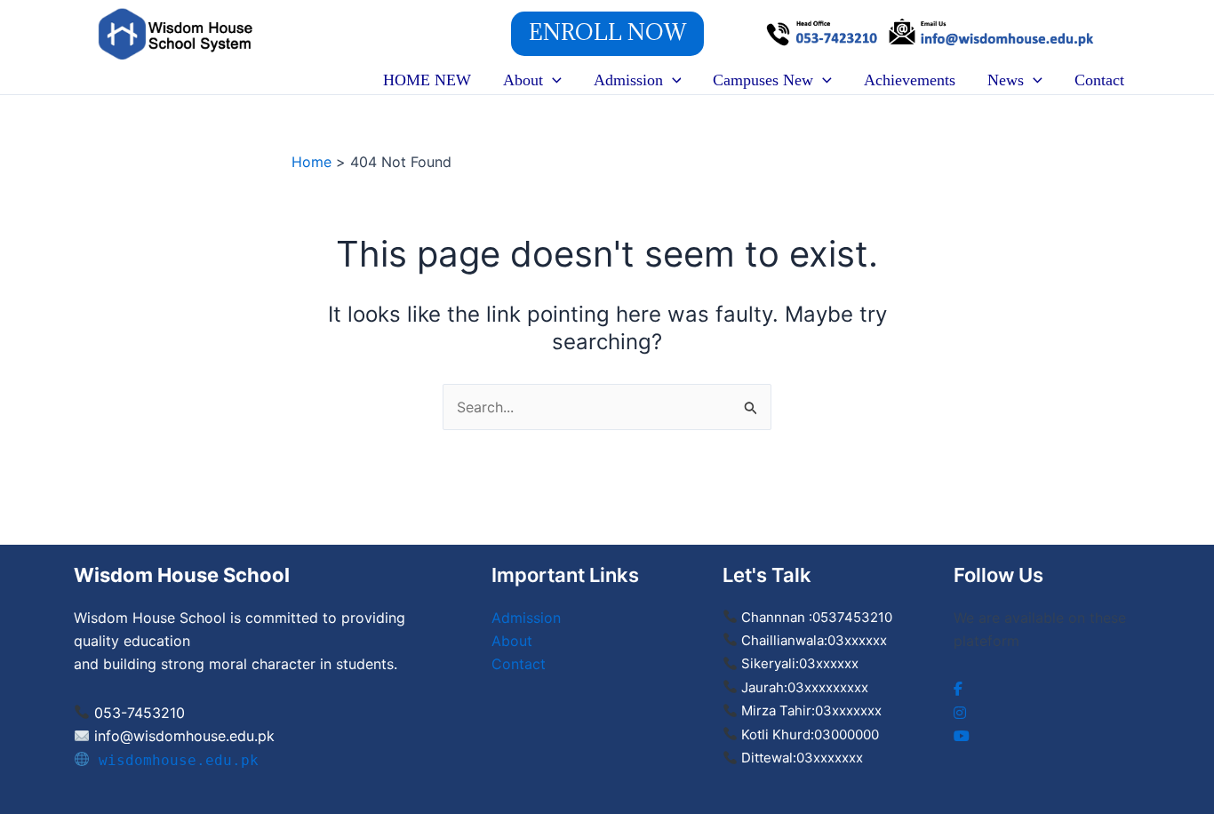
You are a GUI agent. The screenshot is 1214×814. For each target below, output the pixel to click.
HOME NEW (427, 80)
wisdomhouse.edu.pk (174, 760)
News (1005, 80)
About (523, 80)
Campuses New (763, 80)
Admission (628, 80)
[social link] (958, 689)
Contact (1099, 80)
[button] (607, 34)
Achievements (909, 80)
